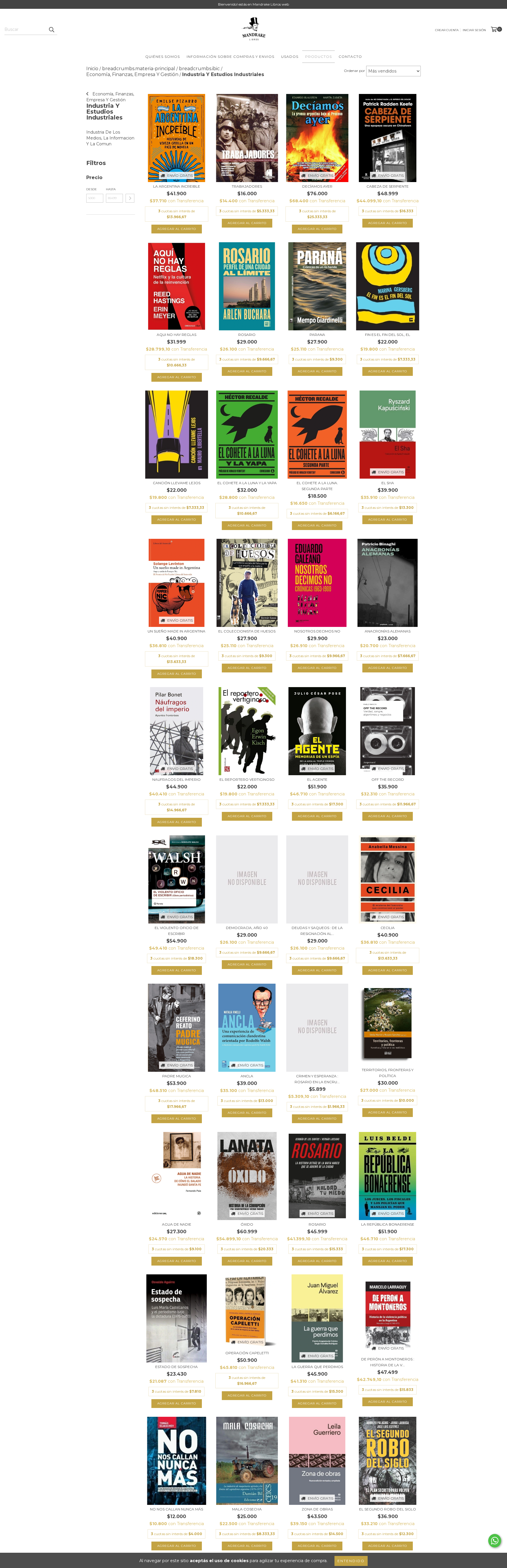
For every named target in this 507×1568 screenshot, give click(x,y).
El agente (317, 779)
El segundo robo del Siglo (387, 1509)
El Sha (387, 483)
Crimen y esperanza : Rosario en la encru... (317, 1079)
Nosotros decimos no (317, 631)
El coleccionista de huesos (247, 631)
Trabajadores (247, 186)
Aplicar (130, 198)
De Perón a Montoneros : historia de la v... (387, 1362)
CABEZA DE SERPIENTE (387, 186)
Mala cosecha (247, 1509)
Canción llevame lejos (176, 483)
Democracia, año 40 (247, 928)
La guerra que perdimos (317, 1367)
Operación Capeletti (247, 1353)
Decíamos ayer (317, 186)
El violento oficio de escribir (177, 931)
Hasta (111, 189)
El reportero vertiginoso (247, 779)
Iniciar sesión (474, 30)
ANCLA (247, 1076)
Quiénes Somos (162, 56)
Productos (318, 56)
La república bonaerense (387, 1224)
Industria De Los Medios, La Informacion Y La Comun (110, 138)
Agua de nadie (176, 1224)
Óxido (247, 1224)
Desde (91, 189)
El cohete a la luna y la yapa (247, 483)
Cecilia (388, 928)
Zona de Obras (317, 1509)
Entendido (351, 1561)
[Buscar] (51, 29)
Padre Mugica (176, 1076)
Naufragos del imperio (176, 779)
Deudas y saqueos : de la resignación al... (317, 931)
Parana (317, 334)
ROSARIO (317, 1224)
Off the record (387, 779)
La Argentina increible (176, 186)
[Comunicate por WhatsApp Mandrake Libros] (494, 1540)
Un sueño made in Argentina (176, 631)
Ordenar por (354, 70)
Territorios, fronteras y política (387, 1073)
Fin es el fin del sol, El (387, 334)
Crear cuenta (447, 30)
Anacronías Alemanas (387, 631)
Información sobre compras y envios (230, 56)
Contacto (350, 56)
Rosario (247, 334)
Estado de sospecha (176, 1367)
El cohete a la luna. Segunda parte (317, 486)
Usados (289, 56)
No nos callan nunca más (176, 1509)
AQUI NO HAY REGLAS (176, 334)
